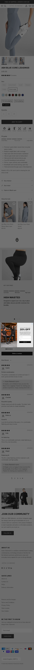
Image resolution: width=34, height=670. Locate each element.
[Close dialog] (32, 324)
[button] (25, 342)
